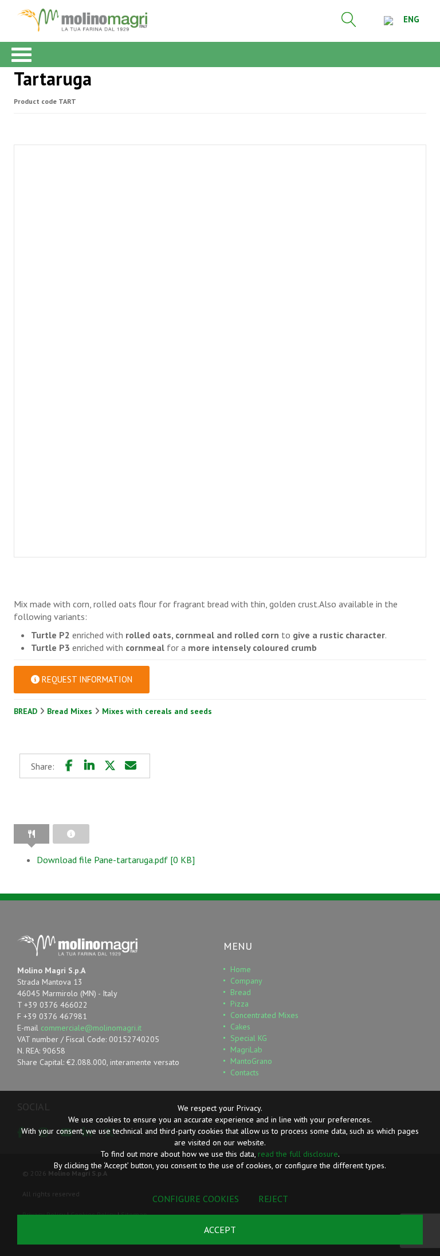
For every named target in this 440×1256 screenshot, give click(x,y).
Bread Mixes (71, 711)
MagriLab (246, 1049)
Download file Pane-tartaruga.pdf (116, 859)
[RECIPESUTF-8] (31, 834)
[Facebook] (68, 765)
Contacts (244, 1072)
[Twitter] (110, 765)
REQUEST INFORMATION (86, 679)
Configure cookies (195, 1198)
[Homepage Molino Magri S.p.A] (82, 20)
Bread (240, 992)
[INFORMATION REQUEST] (71, 834)
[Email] (130, 765)
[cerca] (349, 19)
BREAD (27, 711)
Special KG (248, 1038)
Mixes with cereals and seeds (157, 711)
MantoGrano (251, 1061)
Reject (273, 1198)
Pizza (239, 1003)
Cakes (240, 1026)
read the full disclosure (298, 1154)
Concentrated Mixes (264, 1015)
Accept (220, 1229)
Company (246, 981)
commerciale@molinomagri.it (91, 1028)
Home (240, 969)
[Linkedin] (89, 765)
